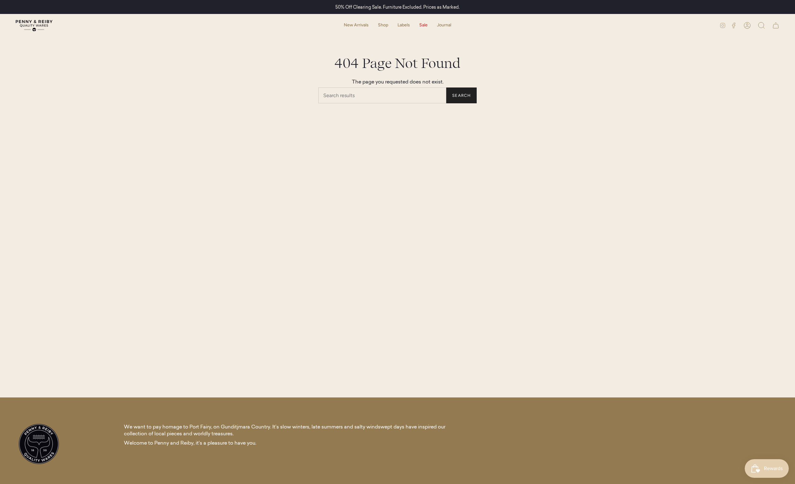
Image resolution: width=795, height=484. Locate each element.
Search (461, 95)
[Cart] (776, 25)
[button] (383, 25)
